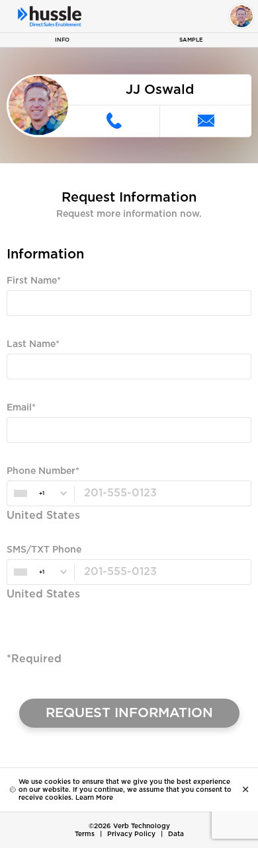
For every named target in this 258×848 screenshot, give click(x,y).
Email (19, 407)
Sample (191, 40)
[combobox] (40, 493)
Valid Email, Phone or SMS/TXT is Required (92, 455)
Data (176, 834)
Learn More (94, 797)
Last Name (31, 344)
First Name (32, 281)
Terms (85, 834)
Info (62, 40)
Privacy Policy (131, 834)
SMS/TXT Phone (44, 550)
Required (24, 328)
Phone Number (41, 471)
